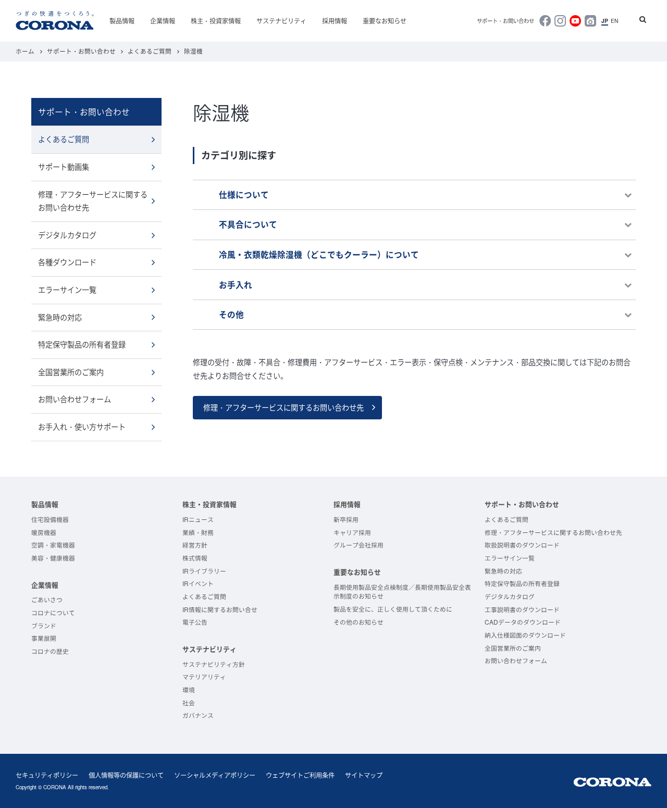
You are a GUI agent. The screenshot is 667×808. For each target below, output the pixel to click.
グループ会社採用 (359, 544)
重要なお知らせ (384, 20)
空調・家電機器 (53, 544)
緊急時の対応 (60, 317)
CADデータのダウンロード (523, 621)
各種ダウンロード (67, 262)
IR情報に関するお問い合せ (219, 609)
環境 (188, 689)
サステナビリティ (281, 20)
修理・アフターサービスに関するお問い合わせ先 (283, 407)
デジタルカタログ (67, 235)
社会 (188, 702)
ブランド (43, 625)
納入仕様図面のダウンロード (525, 634)
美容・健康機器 (53, 557)
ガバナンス (198, 715)
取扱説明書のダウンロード (522, 544)
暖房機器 (43, 532)
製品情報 (121, 20)
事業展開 (43, 637)
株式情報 (194, 557)
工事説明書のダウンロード (522, 609)
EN (615, 20)
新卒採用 (346, 519)
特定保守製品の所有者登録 (82, 344)
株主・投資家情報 (216, 20)
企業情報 (162, 20)
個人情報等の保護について (126, 774)
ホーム (25, 51)
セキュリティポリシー (47, 774)
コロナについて (53, 612)
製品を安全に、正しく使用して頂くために (393, 608)
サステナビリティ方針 (213, 664)
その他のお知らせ (359, 621)
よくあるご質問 (149, 51)
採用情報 (334, 20)
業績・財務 (198, 532)
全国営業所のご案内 (71, 372)
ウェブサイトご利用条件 (300, 774)
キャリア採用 (352, 532)
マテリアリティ (204, 676)
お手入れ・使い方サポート (82, 426)
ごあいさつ (47, 599)
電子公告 (194, 621)
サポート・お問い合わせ (505, 20)
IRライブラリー (204, 570)
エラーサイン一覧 (67, 289)
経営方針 (194, 544)
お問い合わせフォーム (74, 399)
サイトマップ (363, 774)
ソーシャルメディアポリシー (214, 774)
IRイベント (198, 583)
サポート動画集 (63, 166)
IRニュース (198, 519)
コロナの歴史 (50, 651)
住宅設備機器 (50, 519)
